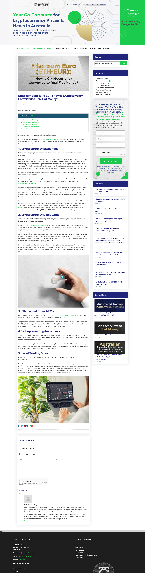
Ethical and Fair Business (105, 88)
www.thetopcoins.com (25, 556)
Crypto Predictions (102, 85)
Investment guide (102, 92)
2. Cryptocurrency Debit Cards (30, 122)
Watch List (80, 550)
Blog (28, 48)
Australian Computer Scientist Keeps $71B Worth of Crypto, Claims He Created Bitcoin (108, 357)
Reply (26, 521)
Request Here (110, 161)
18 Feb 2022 (97, 247)
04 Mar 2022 (98, 223)
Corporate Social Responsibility (87, 555)
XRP (61, 139)
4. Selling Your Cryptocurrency (30, 126)
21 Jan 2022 (97, 286)
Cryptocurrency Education (105, 83)
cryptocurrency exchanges (27, 183)
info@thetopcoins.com (26, 553)
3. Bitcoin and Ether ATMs (29, 124)
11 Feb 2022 (97, 257)
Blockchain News (102, 79)
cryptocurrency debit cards (39, 225)
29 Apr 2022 (98, 194)
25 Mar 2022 (98, 213)
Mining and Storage (103, 94)
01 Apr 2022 (98, 203)
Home (78, 545)
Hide (32, 115)
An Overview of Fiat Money (104, 335)
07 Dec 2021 (97, 361)
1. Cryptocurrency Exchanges (30, 120)
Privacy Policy (80, 553)
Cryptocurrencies (37, 48)
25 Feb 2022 (97, 233)
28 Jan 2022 (97, 276)
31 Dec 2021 (97, 337)
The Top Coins (20, 48)
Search (123, 63)
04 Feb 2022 (97, 267)
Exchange (79, 547)
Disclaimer (80, 558)
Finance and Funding (103, 90)
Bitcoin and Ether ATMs (65, 315)
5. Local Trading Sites (28, 129)
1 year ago (41, 505)
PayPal (20, 208)
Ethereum (48, 48)
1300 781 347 (23, 560)
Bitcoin (48, 139)
